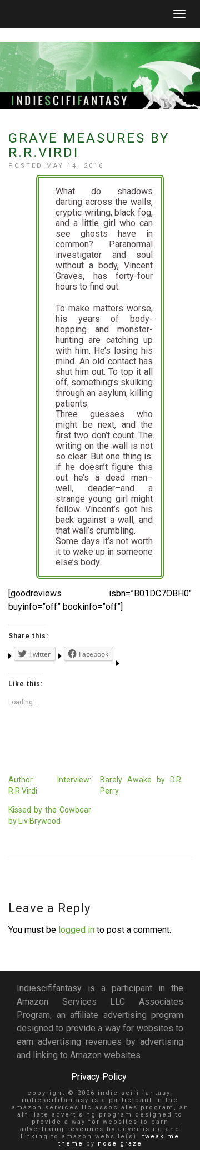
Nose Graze (120, 1143)
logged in (76, 929)
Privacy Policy (99, 1076)
